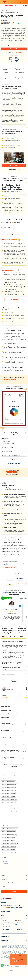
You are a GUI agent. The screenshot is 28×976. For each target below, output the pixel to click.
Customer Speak (6, 865)
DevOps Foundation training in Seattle (8, 849)
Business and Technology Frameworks (11, 455)
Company (3, 857)
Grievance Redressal (7, 869)
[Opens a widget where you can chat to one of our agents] (19, 961)
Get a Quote (20, 52)
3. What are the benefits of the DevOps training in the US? (11, 668)
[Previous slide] (12, 624)
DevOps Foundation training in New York (9, 825)
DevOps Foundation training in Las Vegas (9, 813)
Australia (7, 929)
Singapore (19, 929)
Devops (6, 10)
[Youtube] (10, 898)
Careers (4, 871)
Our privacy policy (5, 965)
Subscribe (13, 891)
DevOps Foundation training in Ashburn (9, 769)
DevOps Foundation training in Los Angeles (9, 816)
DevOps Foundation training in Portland (9, 834)
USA (6, 920)
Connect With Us (9, 382)
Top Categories (5, 936)
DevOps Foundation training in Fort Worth (9, 799)
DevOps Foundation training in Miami (8, 819)
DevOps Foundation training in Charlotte (9, 784)
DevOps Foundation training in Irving (8, 808)
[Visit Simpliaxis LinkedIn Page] (20, 606)
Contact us (5, 867)
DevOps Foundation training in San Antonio (9, 837)
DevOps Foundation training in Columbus (9, 790)
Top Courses (4, 940)
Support (3, 915)
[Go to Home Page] (2, 10)
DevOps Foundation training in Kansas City (9, 810)
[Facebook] (3, 898)
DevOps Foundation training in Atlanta (8, 772)
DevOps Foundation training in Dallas (8, 793)
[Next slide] (15, 624)
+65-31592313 (18, 931)
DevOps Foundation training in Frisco (8, 802)
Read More (12, 619)
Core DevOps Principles (7, 447)
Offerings (3, 875)
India (6, 924)
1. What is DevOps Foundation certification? (12, 641)
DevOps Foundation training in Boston (8, 781)
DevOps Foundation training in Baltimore (9, 778)
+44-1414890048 (19, 927)
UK (17, 925)
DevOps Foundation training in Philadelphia (9, 828)
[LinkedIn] (1, 898)
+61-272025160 (6, 931)
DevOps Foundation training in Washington (9, 852)
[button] (25, 6)
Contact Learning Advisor (13, 474)
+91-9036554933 (6, 926)
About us (5, 861)
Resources (4, 879)
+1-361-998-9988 (6, 922)
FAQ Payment (16, 636)
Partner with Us (5, 911)
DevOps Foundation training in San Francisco (10, 843)
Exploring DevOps (6, 438)
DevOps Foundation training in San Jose (9, 846)
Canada (19, 920)
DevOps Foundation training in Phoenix (9, 831)
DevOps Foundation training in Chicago (9, 787)
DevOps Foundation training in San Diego (9, 840)
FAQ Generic (22, 636)
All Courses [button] (17, 5)
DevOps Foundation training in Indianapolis (9, 805)
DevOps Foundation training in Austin (8, 775)
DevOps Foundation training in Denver (8, 796)
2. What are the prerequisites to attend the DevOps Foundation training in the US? (12, 663)
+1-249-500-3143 (19, 922)
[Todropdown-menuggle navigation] (1, 6)
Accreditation (6, 863)
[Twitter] (8, 898)
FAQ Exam (10, 636)
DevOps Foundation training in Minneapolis (9, 822)
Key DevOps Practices (7, 451)
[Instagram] (5, 898)
